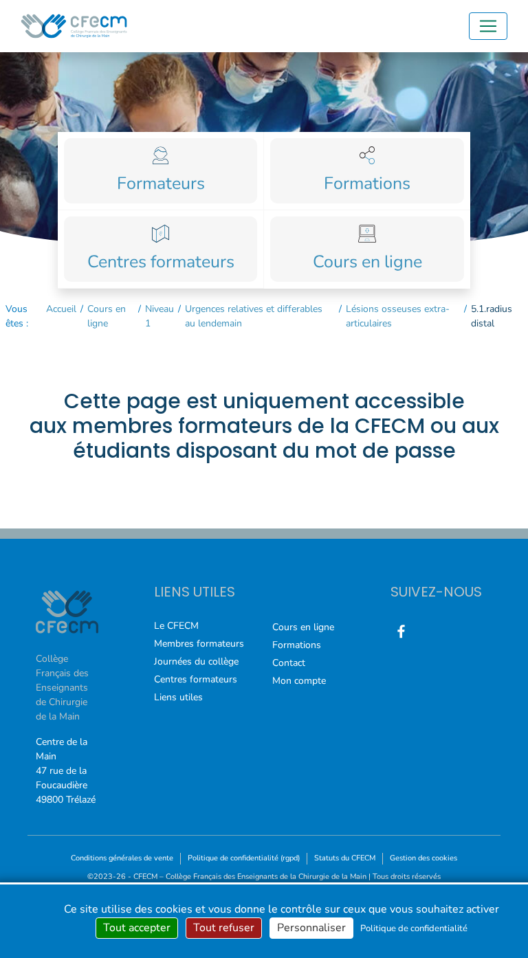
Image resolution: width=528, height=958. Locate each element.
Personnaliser (311, 927)
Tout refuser (223, 927)
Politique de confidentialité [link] (414, 928)
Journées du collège (196, 661)
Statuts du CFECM (344, 858)
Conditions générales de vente (122, 858)
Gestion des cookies (423, 858)
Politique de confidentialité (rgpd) (244, 858)
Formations (296, 644)
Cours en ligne (106, 316)
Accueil (61, 308)
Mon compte (299, 680)
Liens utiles (178, 697)
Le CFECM (176, 625)
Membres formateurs (199, 643)
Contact (288, 662)
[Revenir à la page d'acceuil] (74, 26)
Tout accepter (136, 927)
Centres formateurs (195, 679)
